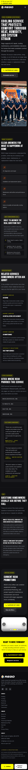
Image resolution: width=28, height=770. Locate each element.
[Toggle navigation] (25, 7)
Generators (4, 707)
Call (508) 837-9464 (11, 70)
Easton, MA (7, 409)
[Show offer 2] (12, 629)
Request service (13, 660)
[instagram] (6, 689)
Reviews (3, 716)
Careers (3, 718)
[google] (10, 689)
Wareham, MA (7, 414)
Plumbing (3, 700)
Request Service (20, 766)
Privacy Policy (4, 729)
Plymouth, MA (8, 404)
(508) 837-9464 (7, 3)
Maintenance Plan (5, 722)
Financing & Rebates (6, 720)
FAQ (2, 727)
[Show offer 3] (14, 629)
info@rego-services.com (7, 741)
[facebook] (2, 689)
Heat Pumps (4, 705)
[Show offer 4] (17, 629)
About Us (3, 714)
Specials (3, 725)
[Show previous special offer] (4, 624)
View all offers (10, 610)
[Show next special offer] (24, 624)
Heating (3, 696)
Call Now (8, 766)
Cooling (3, 698)
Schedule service (8, 75)
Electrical (3, 703)
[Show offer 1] (10, 629)
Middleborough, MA (10, 398)
